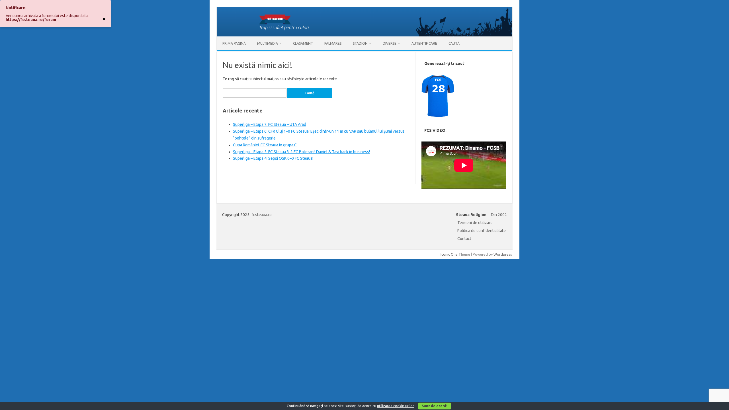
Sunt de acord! (434, 406)
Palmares (332, 43)
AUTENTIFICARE (424, 43)
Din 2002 (499, 214)
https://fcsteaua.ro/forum (31, 19)
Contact (464, 238)
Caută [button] (454, 43)
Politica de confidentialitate (481, 230)
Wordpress (502, 254)
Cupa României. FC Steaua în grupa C (265, 145)
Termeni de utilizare (475, 222)
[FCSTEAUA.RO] (364, 35)
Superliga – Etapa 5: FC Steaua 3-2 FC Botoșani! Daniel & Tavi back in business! (301, 151)
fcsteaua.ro (262, 214)
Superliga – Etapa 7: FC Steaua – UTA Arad (269, 124)
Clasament (303, 43)
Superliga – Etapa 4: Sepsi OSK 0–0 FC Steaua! (273, 158)
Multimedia (267, 43)
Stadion (360, 43)
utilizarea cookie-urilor (395, 406)
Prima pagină (234, 43)
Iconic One (449, 254)
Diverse (389, 43)
